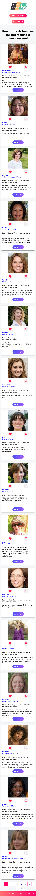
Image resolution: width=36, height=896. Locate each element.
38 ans (11, 649)
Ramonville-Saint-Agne (10, 858)
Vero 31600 (6, 280)
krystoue (5, 490)
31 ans (10, 439)
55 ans (10, 544)
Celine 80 (5, 123)
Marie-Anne (6, 70)
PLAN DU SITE (21, 894)
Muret (4, 282)
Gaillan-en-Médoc (8, 177)
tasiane (4, 856)
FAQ (8, 894)
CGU (12, 894)
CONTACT (31, 894)
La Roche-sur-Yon (8, 72)
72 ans (18, 72)
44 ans (13, 124)
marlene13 (6, 385)
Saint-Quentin (7, 701)
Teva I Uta (5, 806)
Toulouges (6, 229)
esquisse (5, 699)
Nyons (4, 439)
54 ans (13, 229)
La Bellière (6, 124)
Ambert (5, 334)
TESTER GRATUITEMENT (18, 15)
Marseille (5, 387)
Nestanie (5, 594)
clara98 (5, 804)
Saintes (4, 649)
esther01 (5, 175)
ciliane (4, 437)
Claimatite (5, 752)
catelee (4, 227)
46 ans (11, 334)
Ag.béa (4, 542)
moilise (4, 647)
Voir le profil (18, 90)
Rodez (4, 544)
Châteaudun (6, 596)
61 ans (10, 282)
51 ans (18, 177)
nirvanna (5, 332)
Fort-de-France (7, 753)
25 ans (12, 387)
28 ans (13, 806)
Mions (4, 491)
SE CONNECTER (18, 21)
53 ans (16, 753)
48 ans (14, 596)
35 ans (22, 858)
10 (22, 888)
